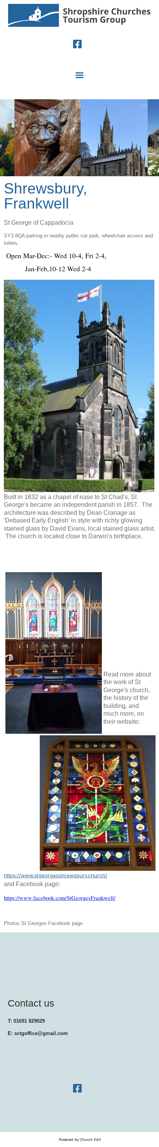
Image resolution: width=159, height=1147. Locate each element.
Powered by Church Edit (80, 1139)
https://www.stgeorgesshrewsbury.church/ (55, 875)
